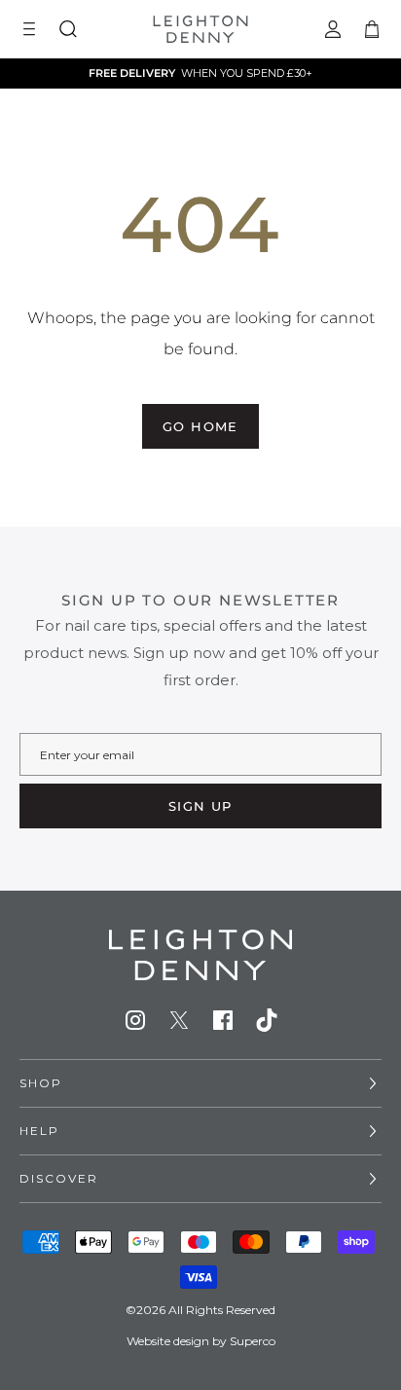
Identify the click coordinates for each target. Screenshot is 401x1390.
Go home (200, 426)
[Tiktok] (266, 1020)
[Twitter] (179, 1020)
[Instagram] (135, 1020)
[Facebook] (223, 1020)
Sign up (200, 806)
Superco (252, 1341)
